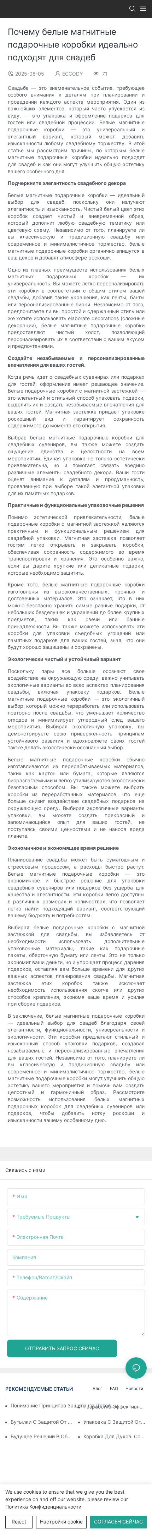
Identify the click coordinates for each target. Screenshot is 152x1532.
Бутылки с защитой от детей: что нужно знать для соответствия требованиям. (42, 1422)
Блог (98, 1388)
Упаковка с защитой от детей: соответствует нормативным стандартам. (115, 1422)
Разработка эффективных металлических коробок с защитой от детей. (115, 1407)
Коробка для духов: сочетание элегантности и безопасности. (115, 1436)
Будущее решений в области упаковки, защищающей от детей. (42, 1436)
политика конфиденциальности (43, 1507)
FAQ (114, 1388)
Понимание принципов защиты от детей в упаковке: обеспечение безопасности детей (63, 1405)
